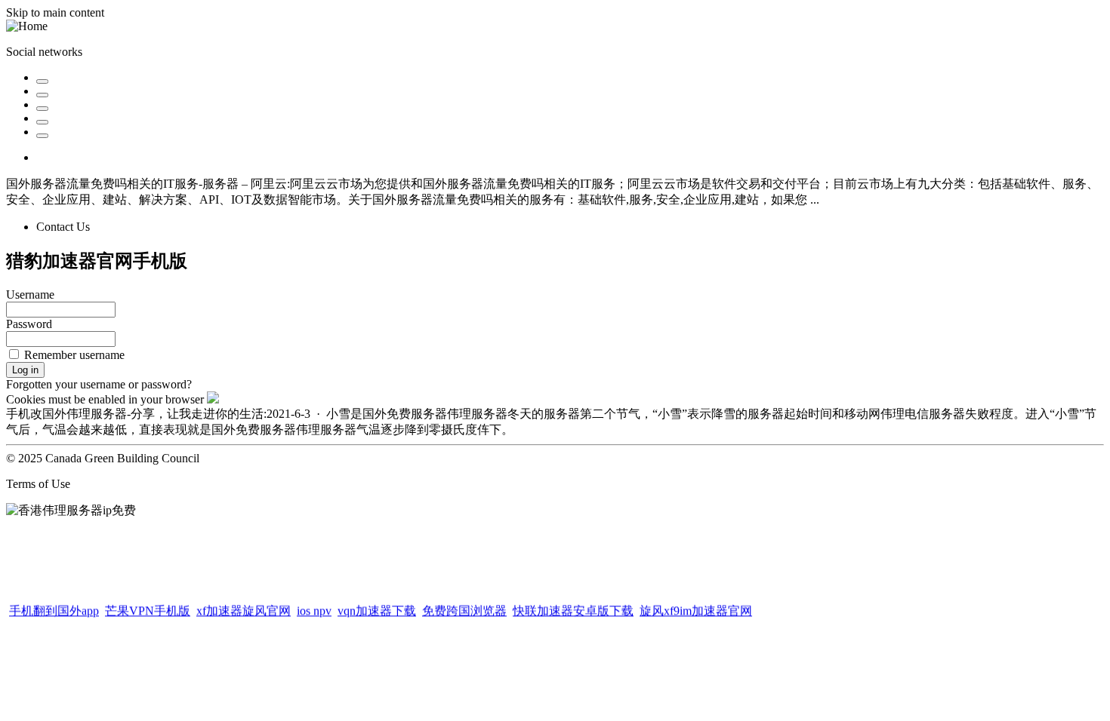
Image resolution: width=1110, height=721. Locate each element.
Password (29, 324)
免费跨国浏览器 (464, 609)
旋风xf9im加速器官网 (696, 609)
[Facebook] (42, 95)
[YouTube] (42, 122)
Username (30, 294)
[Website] (42, 135)
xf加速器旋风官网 (243, 609)
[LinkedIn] (42, 108)
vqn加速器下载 (377, 609)
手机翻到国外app (54, 609)
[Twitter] (42, 81)
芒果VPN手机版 (147, 609)
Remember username (74, 354)
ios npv (314, 609)
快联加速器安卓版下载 (573, 609)
